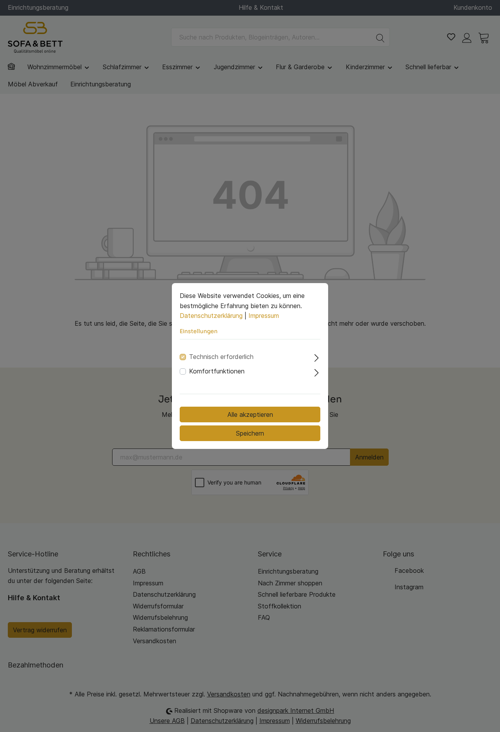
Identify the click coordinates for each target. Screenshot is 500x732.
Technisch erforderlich (221, 357)
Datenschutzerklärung (211, 315)
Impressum (263, 315)
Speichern (250, 433)
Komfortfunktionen (217, 371)
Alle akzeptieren (250, 414)
